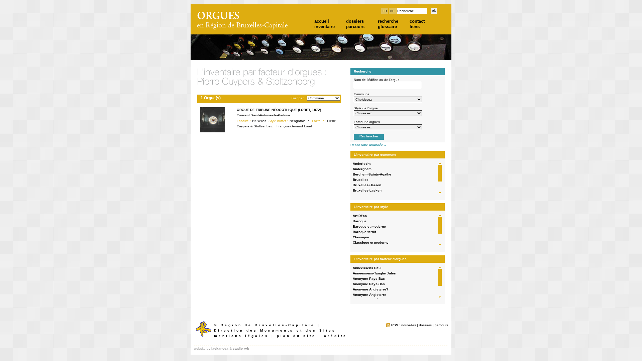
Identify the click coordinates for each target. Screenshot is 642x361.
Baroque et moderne (369, 226)
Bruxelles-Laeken (367, 190)
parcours (355, 26)
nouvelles (408, 325)
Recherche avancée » (368, 145)
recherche (388, 21)
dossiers (355, 21)
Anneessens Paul (367, 268)
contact (417, 21)
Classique (361, 237)
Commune (361, 94)
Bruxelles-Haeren (367, 185)
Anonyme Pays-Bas (369, 278)
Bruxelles (360, 180)
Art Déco (360, 216)
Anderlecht (361, 163)
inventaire (324, 26)
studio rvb (241, 348)
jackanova (219, 348)
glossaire (387, 26)
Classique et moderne (371, 242)
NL (392, 11)
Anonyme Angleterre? (370, 289)
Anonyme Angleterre (369, 294)
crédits (335, 336)
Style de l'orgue (366, 108)
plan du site (296, 336)
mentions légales (241, 336)
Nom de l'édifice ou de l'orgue (377, 80)
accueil (321, 21)
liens (415, 26)
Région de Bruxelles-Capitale (268, 325)
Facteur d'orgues (367, 122)
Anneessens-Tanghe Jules (374, 273)
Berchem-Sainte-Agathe (372, 174)
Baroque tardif (364, 232)
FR (385, 11)
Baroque (359, 221)
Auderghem (362, 169)
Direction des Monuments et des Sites (275, 330)
